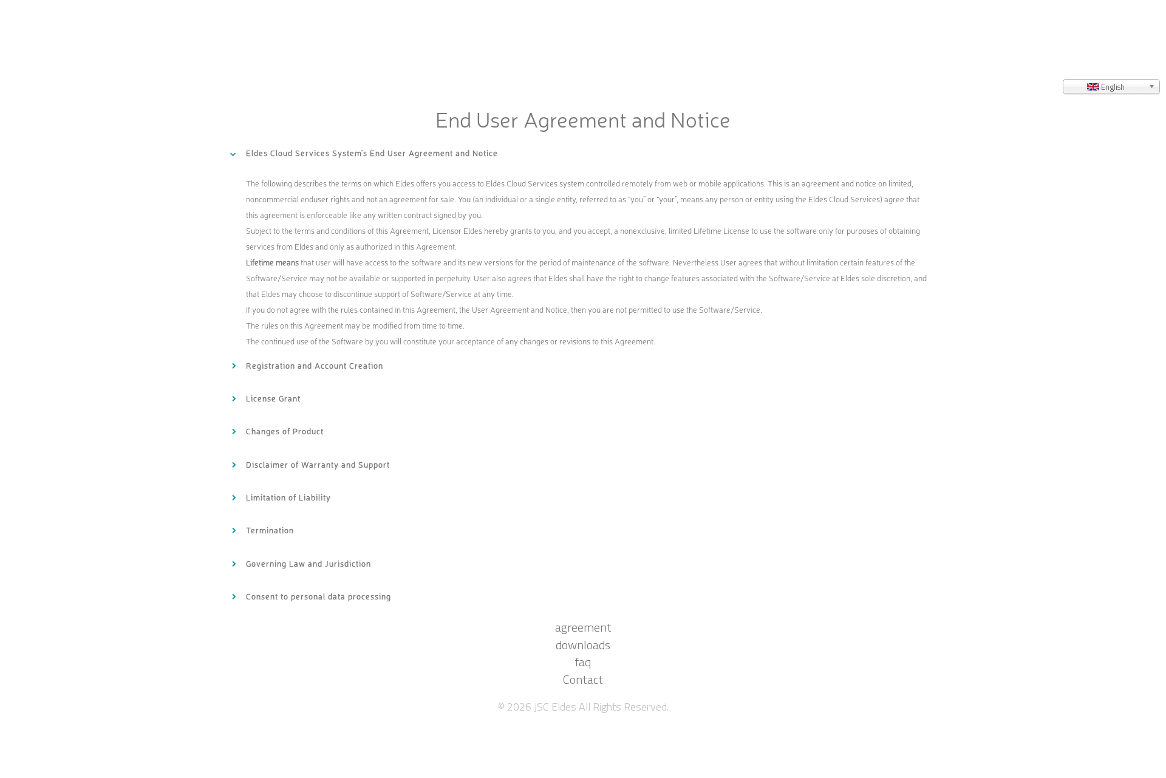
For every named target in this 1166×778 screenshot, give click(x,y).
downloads (583, 681)
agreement (583, 639)
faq (583, 722)
